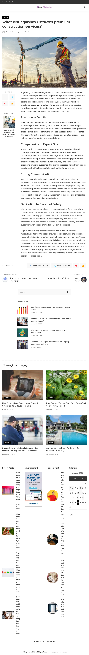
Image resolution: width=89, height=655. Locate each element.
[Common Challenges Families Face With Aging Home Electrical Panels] (22, 344)
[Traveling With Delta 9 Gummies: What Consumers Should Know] (8, 572)
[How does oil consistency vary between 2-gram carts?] (22, 309)
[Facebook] (5, 97)
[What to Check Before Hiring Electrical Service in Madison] (9, 122)
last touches (78, 132)
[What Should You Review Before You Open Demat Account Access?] (22, 321)
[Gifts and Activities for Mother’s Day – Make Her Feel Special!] (52, 577)
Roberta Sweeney (12, 32)
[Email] (12, 103)
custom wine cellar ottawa (43, 105)
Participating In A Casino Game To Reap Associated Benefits (62, 492)
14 (80, 493)
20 (78, 497)
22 (83, 497)
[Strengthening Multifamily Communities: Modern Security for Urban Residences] (22, 430)
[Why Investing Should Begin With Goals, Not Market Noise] (22, 332)
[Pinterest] (5, 103)
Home (6, 17)
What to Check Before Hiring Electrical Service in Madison (8, 133)
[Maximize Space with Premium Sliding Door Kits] (52, 608)
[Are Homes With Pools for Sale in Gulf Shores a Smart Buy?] (66, 430)
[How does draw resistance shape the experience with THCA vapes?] (8, 490)
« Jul (71, 515)
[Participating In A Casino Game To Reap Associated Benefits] (52, 495)
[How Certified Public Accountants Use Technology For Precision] (8, 615)
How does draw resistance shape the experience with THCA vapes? (18, 487)
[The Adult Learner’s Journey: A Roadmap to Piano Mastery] (52, 539)
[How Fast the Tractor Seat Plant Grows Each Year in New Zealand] (66, 385)
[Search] (85, 7)
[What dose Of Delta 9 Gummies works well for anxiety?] (8, 531)
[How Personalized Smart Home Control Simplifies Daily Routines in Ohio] (22, 385)
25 (73, 502)
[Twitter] (12, 97)
